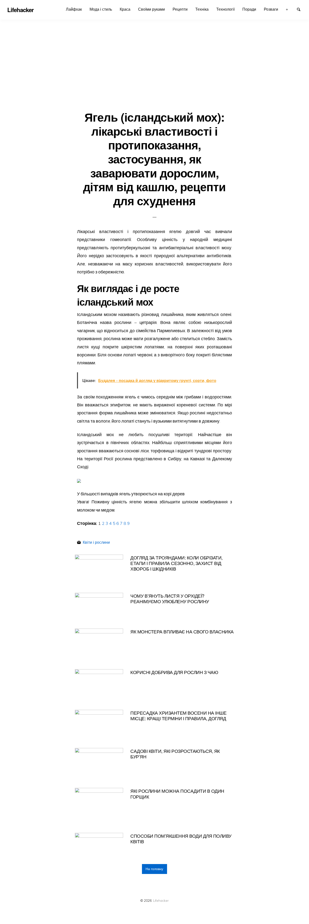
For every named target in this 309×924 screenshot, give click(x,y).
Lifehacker (161, 900)
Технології (225, 9)
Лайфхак (74, 9)
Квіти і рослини (96, 542)
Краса (125, 9)
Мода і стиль (101, 9)
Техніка (202, 9)
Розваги (271, 9)
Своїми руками (151, 9)
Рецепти (180, 9)
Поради (249, 9)
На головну (154, 869)
